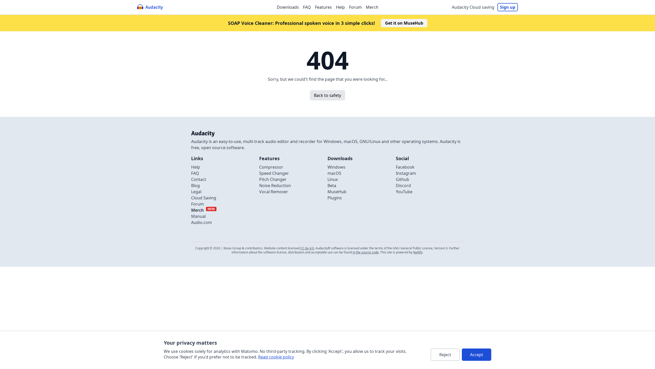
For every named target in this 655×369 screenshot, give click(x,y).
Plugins (335, 198)
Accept (476, 354)
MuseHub (337, 191)
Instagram (406, 173)
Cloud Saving (203, 198)
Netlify (417, 252)
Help (340, 7)
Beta (332, 185)
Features (323, 7)
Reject (445, 354)
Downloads (288, 7)
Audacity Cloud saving (473, 7)
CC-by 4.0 (307, 248)
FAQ (307, 7)
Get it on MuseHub (404, 23)
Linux (333, 179)
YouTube (404, 191)
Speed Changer (274, 173)
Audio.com (201, 222)
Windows (336, 167)
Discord (403, 185)
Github (402, 179)
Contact (198, 179)
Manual (198, 216)
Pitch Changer (273, 179)
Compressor (271, 167)
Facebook (405, 167)
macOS (334, 173)
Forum (355, 7)
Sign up (507, 7)
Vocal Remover (273, 191)
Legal (196, 191)
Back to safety (327, 95)
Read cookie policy (276, 357)
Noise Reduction (275, 185)
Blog (195, 185)
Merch (372, 7)
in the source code (366, 252)
